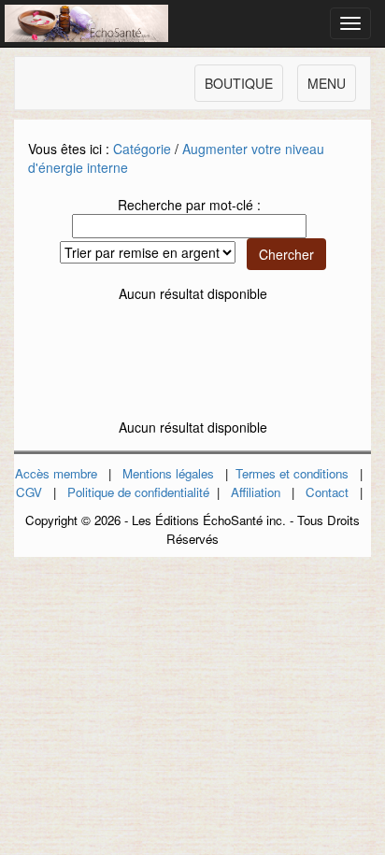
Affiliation (255, 492)
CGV (29, 492)
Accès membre (56, 473)
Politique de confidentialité (138, 492)
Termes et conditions (292, 473)
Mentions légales (168, 473)
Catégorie (142, 148)
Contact (327, 492)
